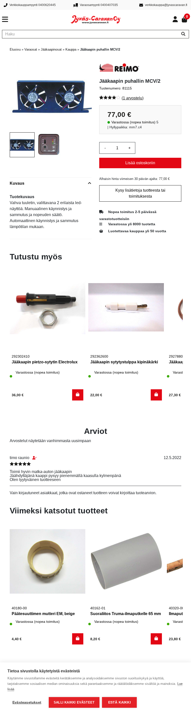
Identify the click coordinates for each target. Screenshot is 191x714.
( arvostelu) (132, 98)
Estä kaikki (119, 702)
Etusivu (15, 49)
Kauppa (70, 49)
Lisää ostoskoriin (140, 163)
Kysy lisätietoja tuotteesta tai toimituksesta (140, 193)
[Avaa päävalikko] (36, 19)
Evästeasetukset (26, 702)
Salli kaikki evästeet (74, 702)
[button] (77, 394)
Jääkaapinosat (51, 49)
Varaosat (30, 49)
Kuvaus (17, 183)
